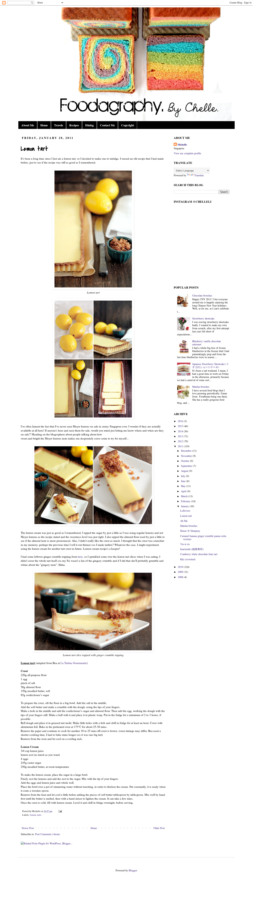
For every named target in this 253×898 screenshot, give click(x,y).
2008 (181, 577)
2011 (181, 446)
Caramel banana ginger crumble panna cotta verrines (203, 537)
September (187, 466)
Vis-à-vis (185, 544)
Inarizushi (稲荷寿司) (192, 549)
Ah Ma (183, 521)
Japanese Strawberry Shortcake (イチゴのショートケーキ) (210, 365)
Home (44, 125)
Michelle (182, 144)
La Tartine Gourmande (74, 663)
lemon (33, 814)
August (185, 471)
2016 (181, 421)
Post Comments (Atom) (47, 834)
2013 (181, 436)
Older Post (159, 828)
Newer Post (28, 828)
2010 (181, 567)
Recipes (74, 125)
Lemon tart (186, 516)
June (183, 481)
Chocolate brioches (202, 295)
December (186, 450)
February (186, 501)
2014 (181, 431)
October (185, 461)
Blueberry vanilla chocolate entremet (206, 342)
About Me (27, 125)
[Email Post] (59, 811)
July (183, 476)
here (80, 556)
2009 (181, 572)
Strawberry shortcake (203, 318)
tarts (39, 814)
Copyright (127, 125)
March (184, 496)
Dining (89, 125)
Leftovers (185, 510)
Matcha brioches (200, 386)
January (185, 506)
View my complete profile (187, 153)
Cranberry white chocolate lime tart (198, 554)
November (187, 456)
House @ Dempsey (190, 531)
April (184, 491)
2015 (181, 426)
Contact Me (107, 125)
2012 (181, 441)
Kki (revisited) (188, 559)
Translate (199, 175)
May (183, 486)
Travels (58, 125)
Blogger (133, 870)
